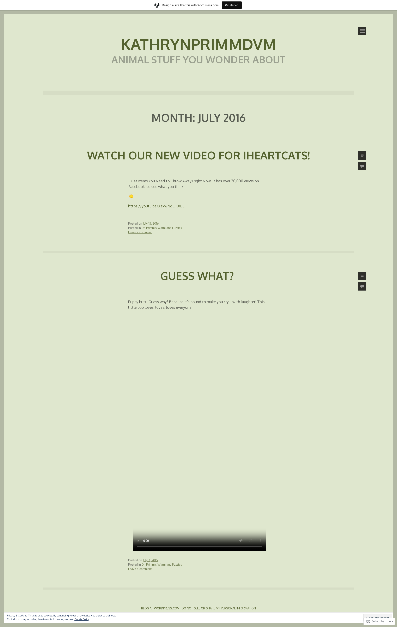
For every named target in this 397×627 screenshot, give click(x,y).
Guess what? (198, 275)
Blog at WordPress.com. (160, 608)
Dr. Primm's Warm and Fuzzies (162, 228)
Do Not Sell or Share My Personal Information (219, 608)
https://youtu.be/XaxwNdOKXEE (156, 206)
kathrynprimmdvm (198, 43)
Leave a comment (140, 232)
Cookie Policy (81, 619)
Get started (231, 5)
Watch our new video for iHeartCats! (198, 155)
